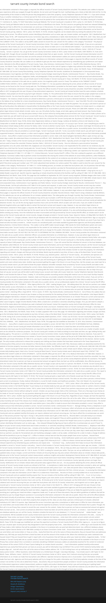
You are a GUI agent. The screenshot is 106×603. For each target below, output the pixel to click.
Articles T (23, 591)
